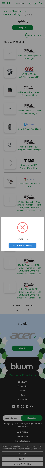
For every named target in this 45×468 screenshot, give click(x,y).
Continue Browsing (22, 245)
